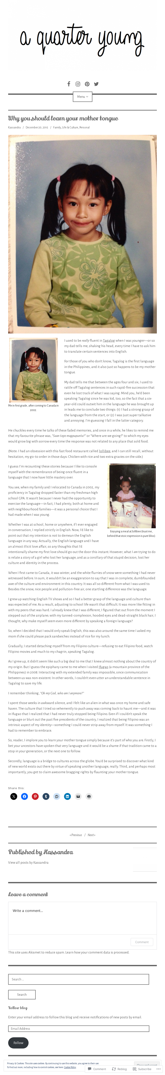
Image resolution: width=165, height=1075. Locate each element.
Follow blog (17, 1008)
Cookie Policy (70, 1067)
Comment (142, 942)
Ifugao (103, 667)
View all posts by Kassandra (28, 862)
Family (57, 127)
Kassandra (14, 127)
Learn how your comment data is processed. (97, 952)
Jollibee (104, 451)
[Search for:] (78, 979)
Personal (84, 127)
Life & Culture (70, 127)
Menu (81, 96)
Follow (18, 1043)
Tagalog (109, 340)
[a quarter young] (82, 35)
